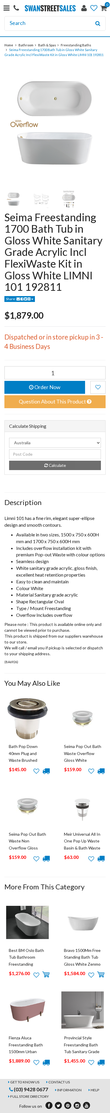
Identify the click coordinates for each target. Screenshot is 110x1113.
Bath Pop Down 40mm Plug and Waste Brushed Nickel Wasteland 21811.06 (24, 760)
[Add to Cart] (46, 975)
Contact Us (59, 1082)
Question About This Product (53, 401)
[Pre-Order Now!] (46, 771)
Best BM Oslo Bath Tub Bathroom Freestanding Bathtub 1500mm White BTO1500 (26, 964)
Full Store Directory (29, 1096)
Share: (11, 299)
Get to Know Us (24, 1082)
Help (95, 1090)
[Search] (98, 23)
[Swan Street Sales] (50, 7)
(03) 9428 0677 (30, 1089)
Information (69, 1090)
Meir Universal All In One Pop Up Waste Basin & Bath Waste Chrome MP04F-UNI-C (82, 848)
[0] (103, 9)
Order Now (46, 387)
